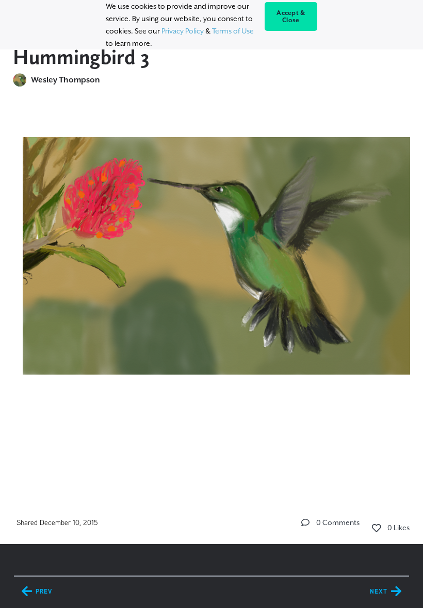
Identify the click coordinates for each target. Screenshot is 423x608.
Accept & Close (290, 16)
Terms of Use (233, 31)
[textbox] (212, 251)
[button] (305, 522)
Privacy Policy (182, 31)
